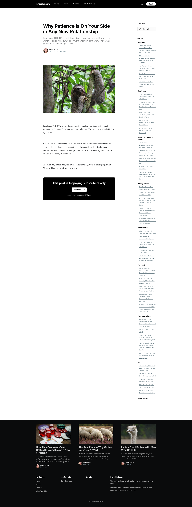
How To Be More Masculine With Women (146, 238)
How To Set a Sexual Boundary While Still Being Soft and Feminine (147, 68)
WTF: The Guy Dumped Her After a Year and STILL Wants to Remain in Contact (147, 201)
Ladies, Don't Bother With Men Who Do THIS (147, 194)
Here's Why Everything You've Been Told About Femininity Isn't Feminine (146, 289)
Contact (76, 4)
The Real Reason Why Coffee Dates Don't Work (147, 188)
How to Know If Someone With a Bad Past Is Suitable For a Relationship (147, 221)
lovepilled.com (43, 4)
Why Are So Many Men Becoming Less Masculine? (147, 232)
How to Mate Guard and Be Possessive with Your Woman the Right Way (146, 258)
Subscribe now (79, 189)
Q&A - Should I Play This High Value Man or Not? (146, 386)
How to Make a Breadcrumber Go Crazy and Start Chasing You (146, 145)
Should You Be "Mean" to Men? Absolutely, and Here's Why (147, 76)
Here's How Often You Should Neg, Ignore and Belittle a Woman (146, 115)
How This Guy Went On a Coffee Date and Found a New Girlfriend (147, 368)
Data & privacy (66, 481)
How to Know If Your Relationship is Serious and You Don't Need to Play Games (147, 175)
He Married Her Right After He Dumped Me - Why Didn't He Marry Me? (147, 337)
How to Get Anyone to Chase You (146, 168)
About (66, 4)
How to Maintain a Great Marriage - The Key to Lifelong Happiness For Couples (146, 346)
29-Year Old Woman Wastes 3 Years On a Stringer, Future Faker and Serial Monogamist (147, 49)
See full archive (143, 398)
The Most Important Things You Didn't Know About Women (146, 123)
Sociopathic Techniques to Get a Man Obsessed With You (147, 161)
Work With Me (89, 4)
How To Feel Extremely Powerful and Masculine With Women (146, 96)
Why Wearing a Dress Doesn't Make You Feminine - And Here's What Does (146, 297)
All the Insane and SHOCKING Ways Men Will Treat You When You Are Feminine (147, 59)
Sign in (89, 195)
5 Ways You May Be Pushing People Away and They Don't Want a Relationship (147, 212)
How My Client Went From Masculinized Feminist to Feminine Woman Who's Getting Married (147, 308)
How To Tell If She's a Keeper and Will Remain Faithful (146, 84)
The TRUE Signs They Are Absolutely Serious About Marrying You (147, 355)
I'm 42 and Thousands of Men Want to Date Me (146, 380)
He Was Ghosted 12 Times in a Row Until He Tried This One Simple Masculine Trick (147, 105)
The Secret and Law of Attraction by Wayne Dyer (147, 392)
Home (56, 4)
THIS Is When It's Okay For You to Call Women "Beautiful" (147, 130)
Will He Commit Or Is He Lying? (146, 331)
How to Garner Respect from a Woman (146, 251)
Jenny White (53, 50)
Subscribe (150, 4)
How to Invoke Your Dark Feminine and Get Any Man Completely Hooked (147, 153)
